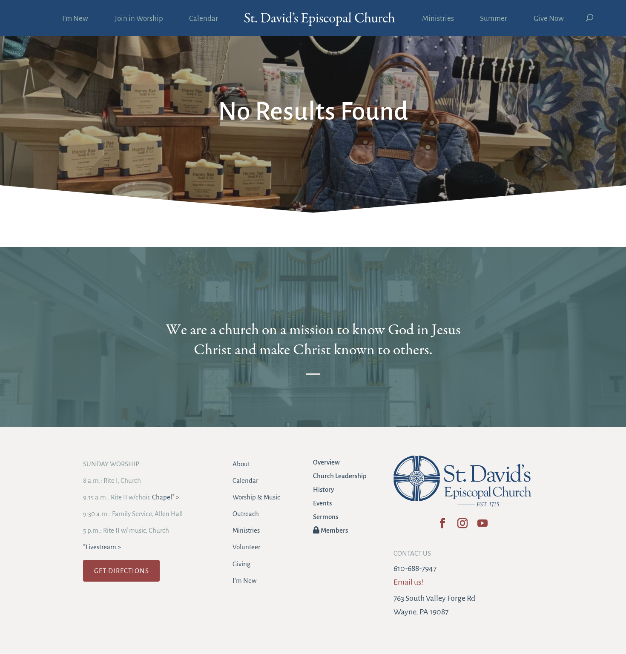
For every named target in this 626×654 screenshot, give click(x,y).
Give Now (549, 19)
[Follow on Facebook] (442, 526)
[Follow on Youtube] (482, 526)
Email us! (408, 582)
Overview (326, 462)
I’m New (75, 19)
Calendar (203, 19)
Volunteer (246, 547)
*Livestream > (102, 547)
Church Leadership (340, 475)
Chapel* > (165, 497)
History (323, 489)
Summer (493, 19)
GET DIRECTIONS (121, 570)
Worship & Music (256, 497)
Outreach (246, 513)
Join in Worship (139, 19)
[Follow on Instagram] (462, 526)
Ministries (438, 19)
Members (333, 530)
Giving (241, 564)
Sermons (325, 516)
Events (322, 503)
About (241, 464)
